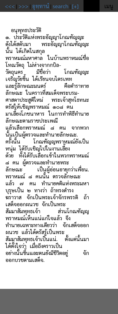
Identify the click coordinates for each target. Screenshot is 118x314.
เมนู (108, 5)
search (60, 5)
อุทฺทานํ (40, 5)
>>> (23, 5)
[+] (75, 5)
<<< (10, 5)
